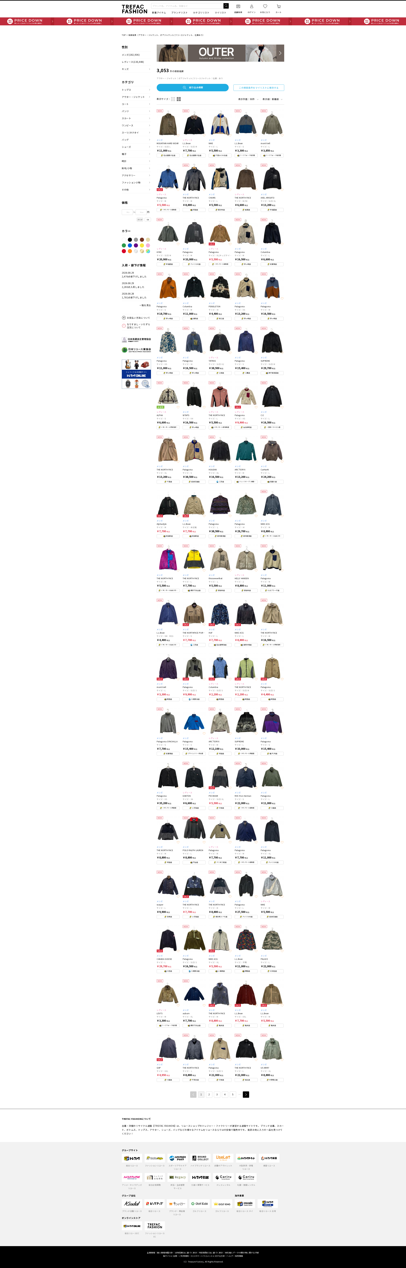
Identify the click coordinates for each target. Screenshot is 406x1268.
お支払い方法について (138, 317)
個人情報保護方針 (165, 1252)
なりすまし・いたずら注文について (138, 326)
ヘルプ (230, 1256)
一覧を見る (145, 305)
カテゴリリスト (201, 12)
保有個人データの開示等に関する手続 (242, 1252)
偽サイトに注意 (170, 1256)
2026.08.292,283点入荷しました (133, 285)
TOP (124, 35)
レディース (133, 61)
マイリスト (220, 12)
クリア (140, 219)
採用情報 (239, 1256)
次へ (246, 1094)
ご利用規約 (184, 1256)
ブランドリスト (179, 12)
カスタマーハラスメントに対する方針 (208, 1256)
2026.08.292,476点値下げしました (134, 274)
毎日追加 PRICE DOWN (203, 21)
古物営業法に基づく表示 (186, 1252)
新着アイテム (159, 12)
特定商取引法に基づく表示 (211, 1252)
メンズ (131, 54)
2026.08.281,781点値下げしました (134, 295)
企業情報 (151, 1252)
